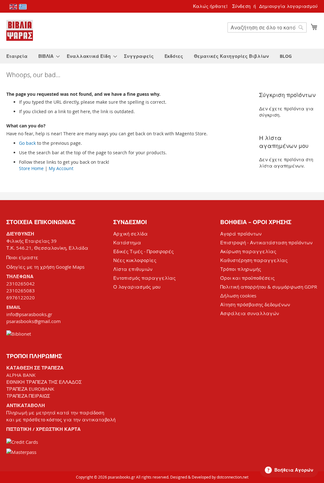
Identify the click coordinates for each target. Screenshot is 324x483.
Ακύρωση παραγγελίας (248, 251)
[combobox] (267, 27)
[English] (13, 6)
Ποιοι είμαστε (22, 257)
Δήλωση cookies (238, 295)
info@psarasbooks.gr (29, 314)
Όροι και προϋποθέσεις (247, 278)
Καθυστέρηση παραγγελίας (254, 260)
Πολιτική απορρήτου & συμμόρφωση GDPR (268, 287)
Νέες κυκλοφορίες (134, 260)
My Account (61, 168)
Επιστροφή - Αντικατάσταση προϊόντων (266, 242)
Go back (27, 143)
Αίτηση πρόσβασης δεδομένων (255, 304)
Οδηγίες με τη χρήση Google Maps (45, 267)
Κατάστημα (127, 242)
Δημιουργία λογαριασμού (288, 6)
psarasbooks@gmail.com (33, 321)
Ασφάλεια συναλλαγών (249, 313)
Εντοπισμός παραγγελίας (144, 278)
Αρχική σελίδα (130, 233)
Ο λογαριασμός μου (136, 287)
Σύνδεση (241, 6)
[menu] (162, 56)
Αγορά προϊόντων (241, 233)
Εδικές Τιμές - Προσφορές (143, 251)
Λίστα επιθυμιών (133, 269)
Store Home (31, 168)
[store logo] (19, 30)
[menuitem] (17, 56)
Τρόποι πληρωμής (240, 269)
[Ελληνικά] (23, 6)
